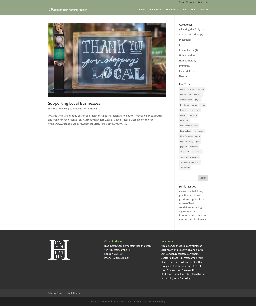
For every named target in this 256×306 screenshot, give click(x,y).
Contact (204, 10)
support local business (189, 157)
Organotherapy (186, 141)
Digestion (184, 39)
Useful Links (202, 2)
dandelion (198, 94)
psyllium (183, 146)
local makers (185, 131)
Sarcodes (194, 146)
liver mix (183, 115)
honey (194, 105)
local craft (184, 120)
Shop (193, 10)
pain (198, 141)
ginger (197, 99)
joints (202, 105)
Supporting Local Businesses (74, 103)
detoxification (186, 99)
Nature (183, 76)
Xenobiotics (185, 167)
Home (142, 10)
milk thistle (198, 131)
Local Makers (90, 108)
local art (193, 115)
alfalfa (182, 89)
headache (184, 105)
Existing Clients (185, 2)
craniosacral (185, 94)
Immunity (184, 65)
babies (201, 89)
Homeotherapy (187, 60)
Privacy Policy (157, 301)
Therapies (171, 10)
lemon (183, 110)
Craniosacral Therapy (191, 34)
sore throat (196, 151)
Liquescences (194, 110)
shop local (184, 151)
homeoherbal (186, 50)
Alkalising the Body (189, 29)
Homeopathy (186, 55)
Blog (185, 10)
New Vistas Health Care (190, 136)
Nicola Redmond (59, 108)
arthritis (191, 89)
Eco (181, 45)
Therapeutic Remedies (189, 162)
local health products (189, 125)
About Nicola (155, 10)
